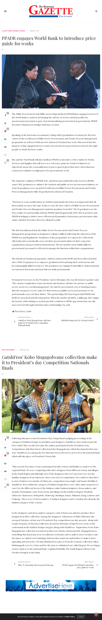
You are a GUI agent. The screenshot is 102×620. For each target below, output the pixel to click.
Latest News (7, 31)
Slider (22, 31)
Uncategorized (8, 350)
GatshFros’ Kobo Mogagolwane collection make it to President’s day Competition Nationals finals (49, 362)
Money (16, 31)
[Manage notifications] (96, 615)
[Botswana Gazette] (51, 11)
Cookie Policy (69, 617)
